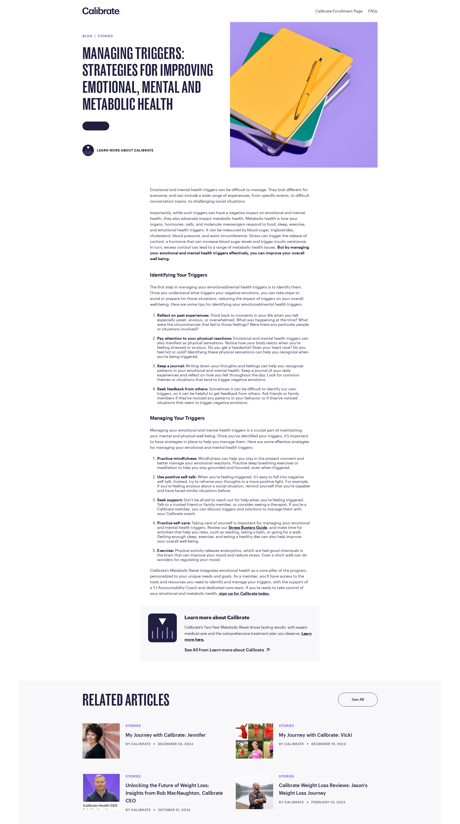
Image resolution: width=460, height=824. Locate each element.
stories (105, 36)
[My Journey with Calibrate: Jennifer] (101, 741)
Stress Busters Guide (248, 527)
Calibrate (141, 744)
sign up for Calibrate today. (244, 593)
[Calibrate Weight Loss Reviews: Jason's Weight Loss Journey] (254, 791)
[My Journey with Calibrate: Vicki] (254, 741)
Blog (87, 36)
